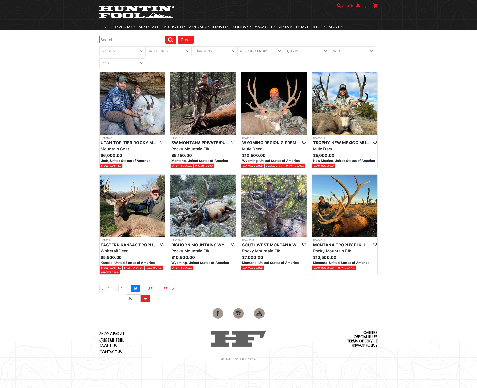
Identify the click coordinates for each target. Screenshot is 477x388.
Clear (186, 39)
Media (318, 26)
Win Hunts (173, 26)
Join (107, 26)
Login (364, 6)
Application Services (207, 26)
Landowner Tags (294, 26)
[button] (122, 51)
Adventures (149, 26)
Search (347, 6)
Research (241, 26)
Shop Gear (124, 26)
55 (165, 288)
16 (135, 288)
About (334, 26)
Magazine (264, 26)
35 (150, 288)
